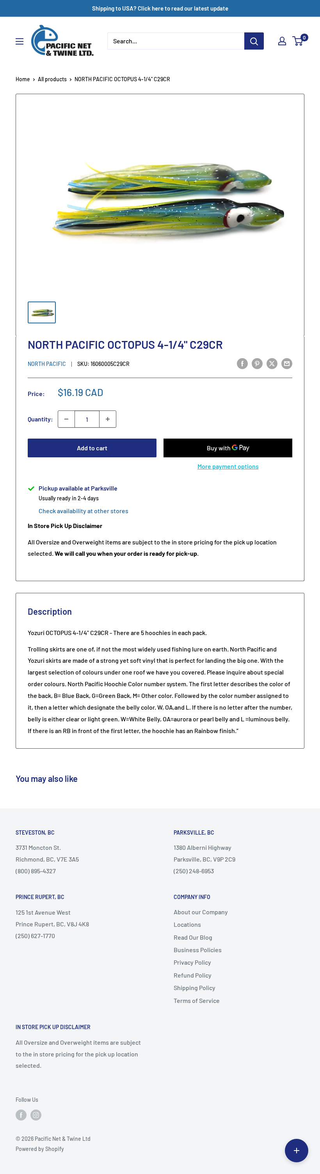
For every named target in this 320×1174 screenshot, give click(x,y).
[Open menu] (19, 41)
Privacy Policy (192, 962)
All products (52, 79)
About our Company (201, 911)
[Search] (254, 41)
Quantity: (40, 419)
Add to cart (92, 447)
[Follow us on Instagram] (35, 1115)
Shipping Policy (194, 987)
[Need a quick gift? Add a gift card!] (296, 1150)
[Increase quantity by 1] (108, 419)
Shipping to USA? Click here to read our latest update (160, 8)
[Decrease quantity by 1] (66, 419)
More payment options (228, 466)
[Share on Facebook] (242, 363)
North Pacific (47, 363)
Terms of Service (197, 1000)
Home (23, 79)
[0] (298, 41)
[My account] (282, 41)
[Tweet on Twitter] (272, 363)
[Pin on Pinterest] (257, 363)
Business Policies (198, 949)
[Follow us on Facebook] (21, 1115)
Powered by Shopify (40, 1148)
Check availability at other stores (83, 510)
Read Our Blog (193, 937)
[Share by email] (286, 363)
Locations (187, 924)
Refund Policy (193, 975)
